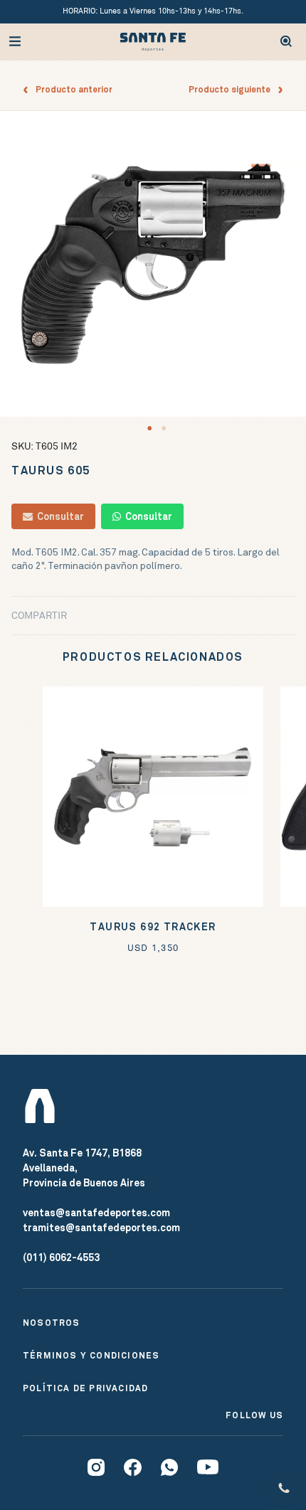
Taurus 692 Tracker (153, 927)
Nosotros (51, 1323)
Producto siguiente (233, 89)
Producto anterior (70, 89)
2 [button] (164, 428)
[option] (153, 264)
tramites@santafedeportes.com (101, 1227)
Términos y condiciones (91, 1355)
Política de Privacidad (85, 1388)
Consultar (58, 516)
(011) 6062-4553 (61, 1257)
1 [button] (149, 428)
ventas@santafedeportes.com (96, 1212)
